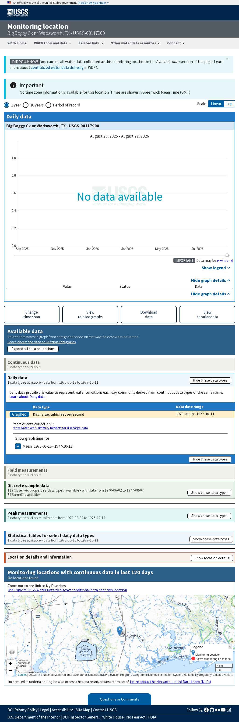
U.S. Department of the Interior (33, 717)
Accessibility (62, 709)
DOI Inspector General (81, 717)
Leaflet (22, 674)
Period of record (66, 105)
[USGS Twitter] (201, 711)
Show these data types (209, 492)
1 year (16, 105)
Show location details (212, 558)
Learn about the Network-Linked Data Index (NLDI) (170, 681)
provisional (225, 260)
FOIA (152, 717)
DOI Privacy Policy (22, 709)
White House (113, 717)
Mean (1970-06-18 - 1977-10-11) (48, 446)
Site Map (82, 709)
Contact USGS (105, 709)
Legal (44, 709)
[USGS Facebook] (206, 711)
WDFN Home (17, 43)
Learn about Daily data (27, 396)
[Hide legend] (230, 646)
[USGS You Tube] (223, 711)
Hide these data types (210, 380)
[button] (120, 631)
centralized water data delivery (57, 67)
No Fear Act (136, 717)
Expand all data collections (33, 348)
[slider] (227, 254)
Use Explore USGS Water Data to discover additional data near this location (67, 590)
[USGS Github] (212, 711)
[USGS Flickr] (217, 711)
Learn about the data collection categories (41, 342)
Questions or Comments (119, 699)
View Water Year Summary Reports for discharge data (50, 428)
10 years (37, 105)
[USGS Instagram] (229, 711)
